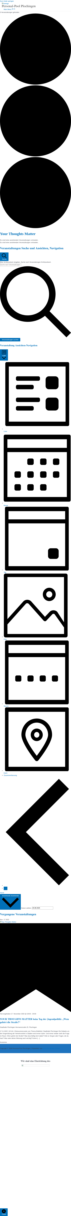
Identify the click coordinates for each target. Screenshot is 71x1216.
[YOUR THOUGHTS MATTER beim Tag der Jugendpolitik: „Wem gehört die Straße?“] (8, 922)
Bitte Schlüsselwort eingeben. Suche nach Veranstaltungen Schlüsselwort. (25, 262)
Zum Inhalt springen (7, 1)
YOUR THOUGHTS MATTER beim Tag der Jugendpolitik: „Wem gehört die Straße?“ (34, 1020)
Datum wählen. (26, 908)
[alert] (35, 240)
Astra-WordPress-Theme (51, 1048)
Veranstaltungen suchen (10, 340)
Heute (2, 893)
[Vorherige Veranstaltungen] (37, 885)
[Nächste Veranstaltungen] (5, 888)
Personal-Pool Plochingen (19, 6)
